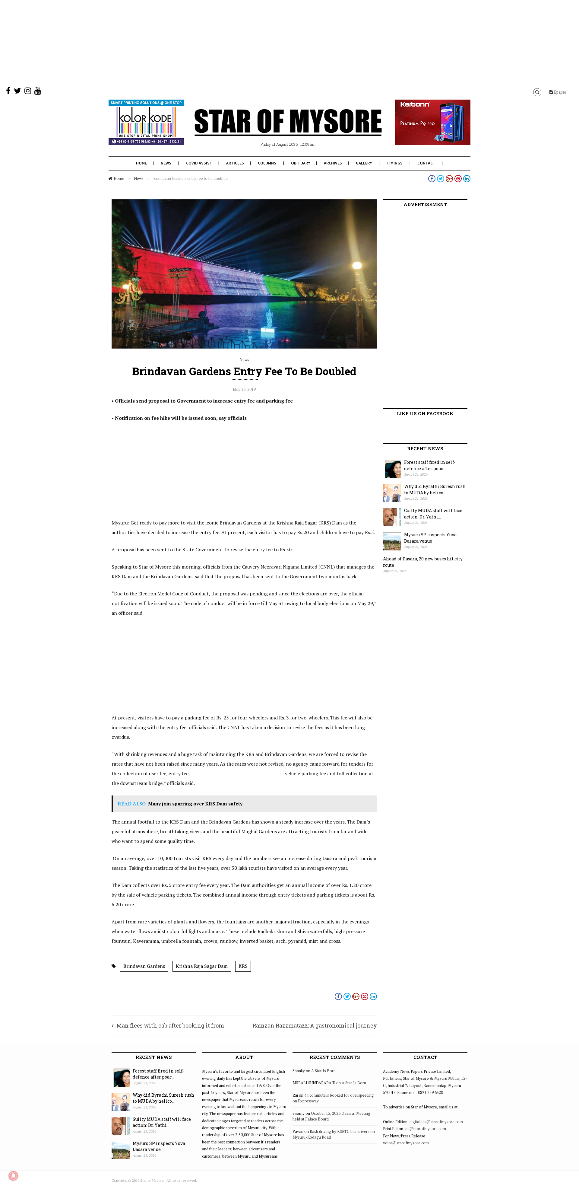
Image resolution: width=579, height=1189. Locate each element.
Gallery (364, 163)
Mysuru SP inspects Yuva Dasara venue (430, 538)
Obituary (300, 163)
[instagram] (27, 92)
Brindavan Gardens (144, 966)
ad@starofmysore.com (425, 1128)
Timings (395, 163)
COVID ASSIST (199, 163)
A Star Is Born (323, 1070)
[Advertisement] (181, 42)
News (166, 163)
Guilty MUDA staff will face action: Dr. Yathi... (433, 514)
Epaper (559, 92)
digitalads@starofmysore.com (436, 1121)
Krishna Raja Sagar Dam (202, 966)
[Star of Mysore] (274, 129)
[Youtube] (37, 92)
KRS (243, 966)
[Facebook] (8, 92)
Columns (267, 163)
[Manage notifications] (13, 1176)
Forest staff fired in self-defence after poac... (430, 465)
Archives (333, 163)
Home (141, 163)
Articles (235, 163)
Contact (426, 163)
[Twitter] (17, 92)
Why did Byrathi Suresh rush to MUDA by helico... (435, 489)
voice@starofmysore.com (406, 1143)
